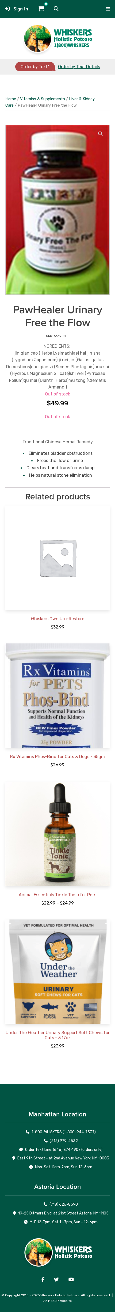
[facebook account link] (43, 1279)
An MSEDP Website (57, 1301)
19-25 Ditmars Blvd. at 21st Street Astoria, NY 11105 (63, 1213)
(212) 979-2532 (64, 1141)
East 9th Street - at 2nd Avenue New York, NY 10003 (63, 1158)
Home (10, 98)
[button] (56, 9)
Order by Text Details (79, 66)
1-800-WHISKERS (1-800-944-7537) (64, 1132)
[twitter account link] (56, 1279)
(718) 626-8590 (63, 1204)
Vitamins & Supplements (42, 98)
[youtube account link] (71, 1279)
